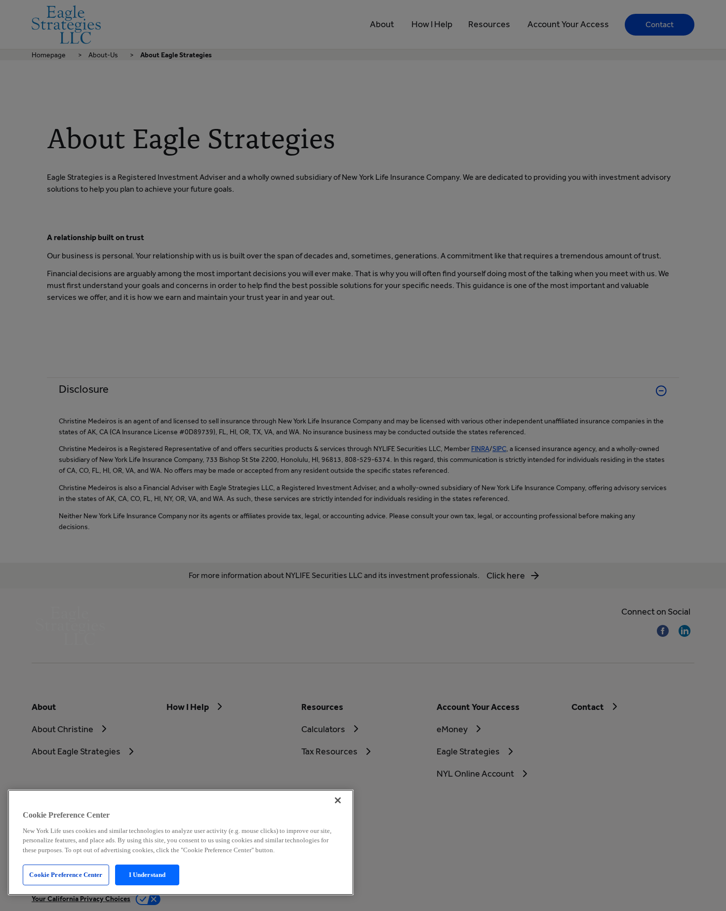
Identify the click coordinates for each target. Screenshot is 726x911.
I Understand (147, 874)
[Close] (338, 800)
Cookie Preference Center (65, 874)
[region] (181, 842)
